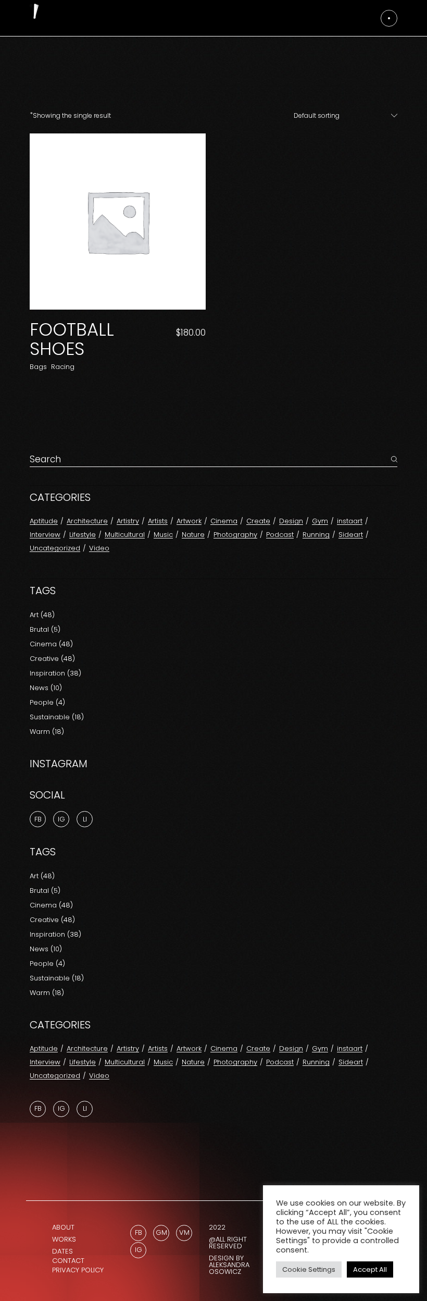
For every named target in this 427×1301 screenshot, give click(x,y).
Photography (235, 534)
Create (258, 521)
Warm (47, 732)
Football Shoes (72, 339)
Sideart (350, 534)
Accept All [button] (370, 1269)
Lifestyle (82, 534)
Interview (45, 534)
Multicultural (125, 534)
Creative (52, 659)
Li (85, 819)
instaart (349, 521)
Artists (158, 521)
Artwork (189, 521)
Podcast (280, 534)
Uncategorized (55, 548)
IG (61, 1108)
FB (38, 1108)
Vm (184, 1232)
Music (163, 534)
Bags (38, 367)
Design (291, 521)
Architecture (87, 521)
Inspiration (55, 673)
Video (99, 548)
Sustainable (57, 717)
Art (42, 615)
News (46, 688)
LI (85, 1108)
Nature (193, 534)
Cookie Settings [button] (308, 1269)
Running (316, 534)
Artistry (128, 521)
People (47, 702)
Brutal (45, 629)
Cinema (223, 521)
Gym (320, 521)
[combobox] (340, 115)
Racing (62, 367)
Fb (38, 819)
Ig (61, 819)
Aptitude (44, 521)
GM (161, 1232)
